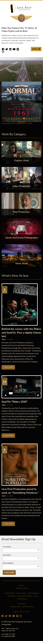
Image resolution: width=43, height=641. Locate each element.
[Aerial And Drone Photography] (21, 229)
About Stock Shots (15, 606)
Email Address (21, 563)
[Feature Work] (21, 152)
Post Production (21, 593)
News (21, 611)
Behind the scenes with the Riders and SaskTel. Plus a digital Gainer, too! (21, 332)
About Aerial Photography (24, 596)
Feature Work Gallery (22, 588)
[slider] (19, 80)
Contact (27, 611)
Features (21, 585)
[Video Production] (21, 178)
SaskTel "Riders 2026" (15, 401)
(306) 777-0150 (10, 634)
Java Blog (10, 339)
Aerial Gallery (11, 596)
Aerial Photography (33, 593)
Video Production (10, 593)
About (16, 611)
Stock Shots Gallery (28, 606)
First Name (21, 547)
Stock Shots (22, 604)
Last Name (21, 555)
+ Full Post (8, 367)
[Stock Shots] (21, 255)
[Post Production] (21, 204)
